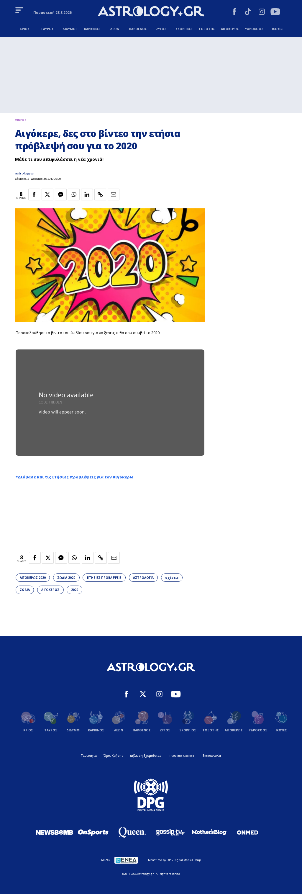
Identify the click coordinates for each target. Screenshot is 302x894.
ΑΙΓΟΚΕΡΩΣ (50, 590)
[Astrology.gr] (151, 12)
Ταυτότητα (89, 756)
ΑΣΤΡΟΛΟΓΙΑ (143, 578)
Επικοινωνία (212, 756)
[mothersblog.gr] (209, 832)
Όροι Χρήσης (113, 756)
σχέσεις (171, 578)
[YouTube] (275, 12)
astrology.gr (25, 173)
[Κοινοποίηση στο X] (47, 194)
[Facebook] (234, 12)
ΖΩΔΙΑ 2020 (66, 578)
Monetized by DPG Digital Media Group (174, 860)
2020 (74, 590)
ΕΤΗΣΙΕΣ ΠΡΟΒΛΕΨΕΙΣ (104, 578)
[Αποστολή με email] (113, 194)
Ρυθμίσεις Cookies (182, 755)
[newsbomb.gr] (54, 832)
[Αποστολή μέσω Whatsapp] (74, 194)
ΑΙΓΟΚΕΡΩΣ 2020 (33, 578)
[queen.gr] (132, 832)
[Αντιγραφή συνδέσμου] (100, 194)
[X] (143, 695)
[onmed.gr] (248, 832)
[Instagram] (262, 12)
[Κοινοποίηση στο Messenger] (61, 194)
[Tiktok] (248, 12)
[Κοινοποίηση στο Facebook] (34, 194)
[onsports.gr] (93, 832)
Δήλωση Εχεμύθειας (145, 756)
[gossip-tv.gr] (170, 832)
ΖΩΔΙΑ (25, 590)
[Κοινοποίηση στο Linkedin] (87, 194)
